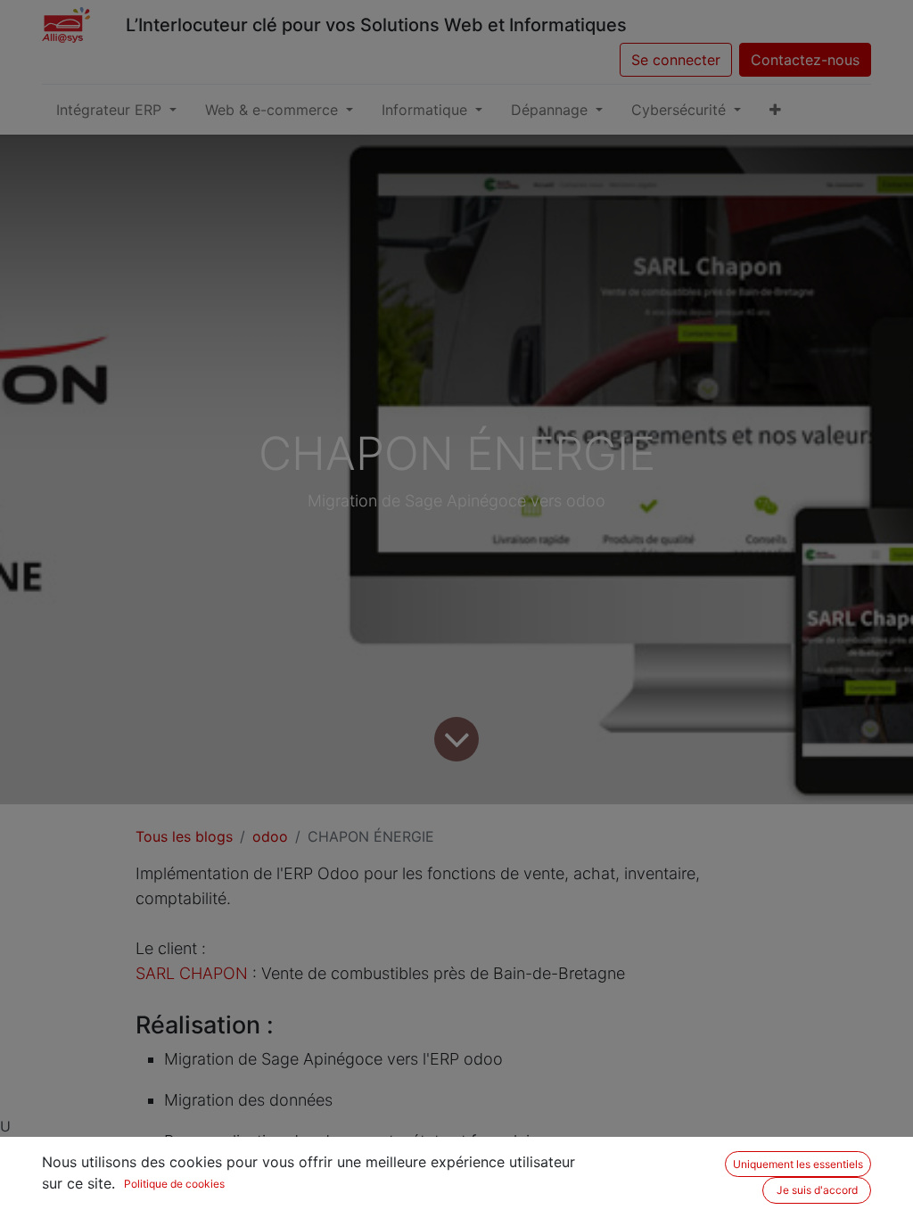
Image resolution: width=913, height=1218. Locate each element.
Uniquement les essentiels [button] (798, 1164)
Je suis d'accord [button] (817, 1190)
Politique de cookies (174, 1183)
